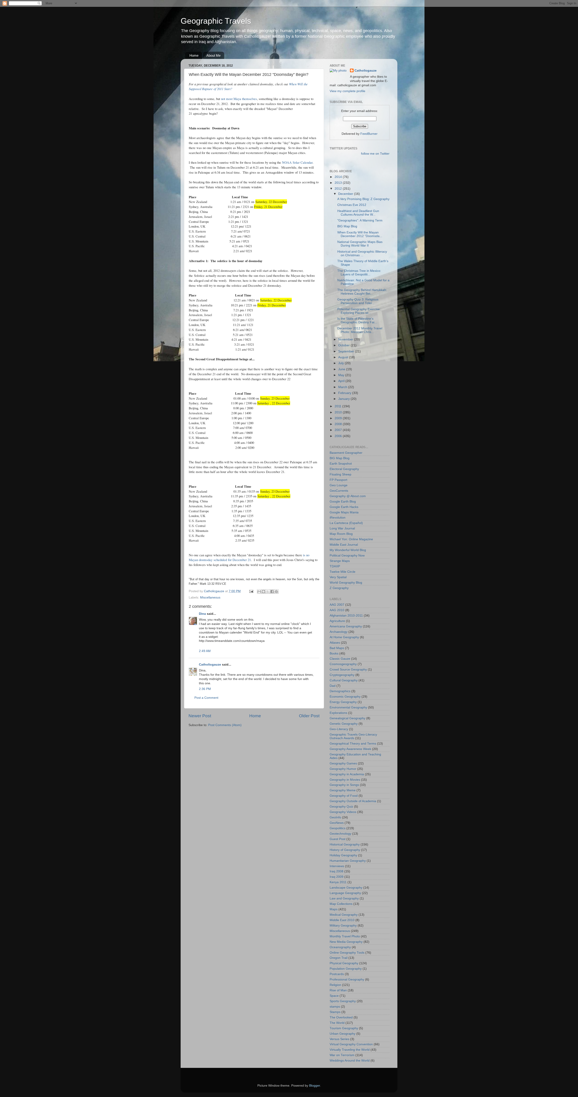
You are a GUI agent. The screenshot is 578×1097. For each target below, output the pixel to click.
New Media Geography (346, 941)
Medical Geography (344, 914)
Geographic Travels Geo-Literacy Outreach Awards (353, 736)
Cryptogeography (342, 675)
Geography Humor (343, 769)
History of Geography (345, 850)
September (346, 351)
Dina (202, 613)
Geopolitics (337, 828)
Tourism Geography (344, 1028)
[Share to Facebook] (272, 591)
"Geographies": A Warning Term (359, 220)
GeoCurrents (339, 490)
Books (334, 653)
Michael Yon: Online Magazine (351, 539)
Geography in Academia (347, 774)
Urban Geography (342, 1033)
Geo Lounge (338, 485)
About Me (213, 55)
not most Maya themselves (239, 98)
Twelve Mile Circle (342, 571)
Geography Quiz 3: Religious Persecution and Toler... (357, 301)
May (341, 375)
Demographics (340, 691)
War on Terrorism (342, 1055)
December (346, 194)
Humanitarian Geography (348, 860)
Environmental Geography (348, 707)
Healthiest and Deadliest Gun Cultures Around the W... (358, 212)
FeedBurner (369, 133)
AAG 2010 (337, 610)
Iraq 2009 (336, 876)
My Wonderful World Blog (348, 550)
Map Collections (341, 904)
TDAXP (335, 566)
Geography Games (343, 763)
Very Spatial (338, 577)
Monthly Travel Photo (345, 936)
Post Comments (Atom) (225, 725)
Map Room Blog (341, 534)
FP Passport (338, 480)
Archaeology (338, 632)
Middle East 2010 (342, 920)
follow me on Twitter (375, 153)
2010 (339, 412)
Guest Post (337, 839)
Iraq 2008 (336, 871)
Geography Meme (343, 790)
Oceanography (340, 947)
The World (337, 1023)
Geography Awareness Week (350, 749)
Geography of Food (344, 795)
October (344, 345)
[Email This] (259, 591)
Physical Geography (344, 963)
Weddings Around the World (350, 1060)
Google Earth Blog (343, 501)
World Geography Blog (346, 582)
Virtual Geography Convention (351, 1044)
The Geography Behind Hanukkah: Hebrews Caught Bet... (362, 291)
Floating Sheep (340, 474)
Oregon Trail (338, 958)
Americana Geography (346, 626)
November (346, 339)
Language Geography (345, 893)
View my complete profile (347, 91)
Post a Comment (206, 697)
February (345, 393)
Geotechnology (340, 833)
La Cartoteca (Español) (346, 523)
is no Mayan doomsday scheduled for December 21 (249, 557)
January (344, 399)
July (341, 363)
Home (193, 55)
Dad (333, 685)
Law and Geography (344, 898)
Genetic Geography (344, 723)
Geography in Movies (345, 779)
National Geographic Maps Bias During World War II (359, 243)
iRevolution (337, 517)
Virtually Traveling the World (350, 1049)
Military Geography (343, 925)
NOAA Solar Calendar (297, 162)
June (342, 369)
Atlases (335, 642)
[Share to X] (268, 591)
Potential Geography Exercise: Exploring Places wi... (359, 310)
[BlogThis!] (263, 591)
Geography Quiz (341, 806)
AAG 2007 (337, 604)
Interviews (337, 866)
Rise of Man (338, 990)
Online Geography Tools (347, 952)
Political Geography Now (347, 555)
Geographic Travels (216, 21)
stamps (335, 1006)
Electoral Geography (344, 469)
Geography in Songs (344, 785)
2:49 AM (205, 651)
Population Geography (346, 968)
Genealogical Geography (347, 718)
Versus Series (339, 1039)
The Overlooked (341, 1017)
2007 (339, 430)
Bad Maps (337, 648)
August (343, 357)
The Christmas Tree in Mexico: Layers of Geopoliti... (359, 272)
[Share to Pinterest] (276, 591)
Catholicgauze (210, 664)
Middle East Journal (344, 544)
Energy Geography (343, 702)
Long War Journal (342, 528)
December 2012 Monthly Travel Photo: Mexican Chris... (359, 330)
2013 (339, 182)
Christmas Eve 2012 (351, 205)
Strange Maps (340, 561)
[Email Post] (251, 591)
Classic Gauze (340, 658)
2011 (338, 406)
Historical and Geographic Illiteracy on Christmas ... (362, 253)
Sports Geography (343, 1001)
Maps (334, 909)
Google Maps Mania (344, 512)
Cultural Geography (344, 680)
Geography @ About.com (348, 496)
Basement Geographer (346, 452)
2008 (339, 424)
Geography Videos (343, 812)
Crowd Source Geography (348, 669)
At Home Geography (344, 637)
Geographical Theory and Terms (353, 743)
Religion (335, 985)
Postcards (337, 974)
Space (334, 995)
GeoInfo (335, 817)
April (341, 381)
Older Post (309, 715)
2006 (339, 436)
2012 (339, 188)
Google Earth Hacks (344, 507)
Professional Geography (347, 979)
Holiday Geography (343, 855)
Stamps (335, 1012)
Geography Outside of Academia (353, 801)
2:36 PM (205, 689)
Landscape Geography (346, 887)
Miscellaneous (210, 597)
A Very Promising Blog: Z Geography (363, 199)
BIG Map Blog (347, 226)
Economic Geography (345, 696)
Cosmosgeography (343, 664)
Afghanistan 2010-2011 (346, 615)
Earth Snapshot (341, 463)
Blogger (314, 1085)
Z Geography (339, 588)
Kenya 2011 (338, 882)
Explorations (338, 713)
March (343, 387)
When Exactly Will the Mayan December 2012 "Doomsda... (359, 234)
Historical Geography (345, 844)
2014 (339, 177)
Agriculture (337, 621)
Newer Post (200, 715)
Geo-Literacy (339, 729)
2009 (339, 418)
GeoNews (337, 822)
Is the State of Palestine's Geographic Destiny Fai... (357, 320)
